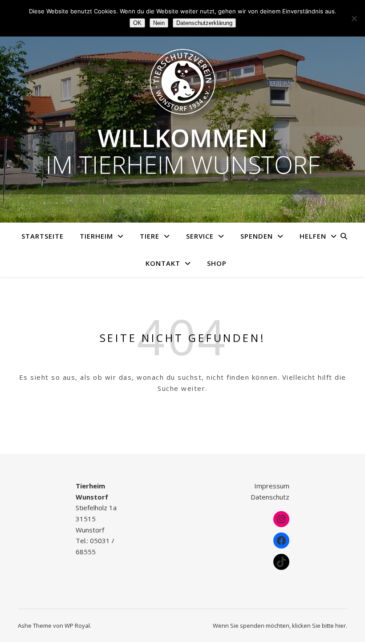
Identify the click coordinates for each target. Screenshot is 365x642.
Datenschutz (270, 496)
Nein (159, 23)
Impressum (271, 485)
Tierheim (96, 236)
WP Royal (77, 626)
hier (340, 626)
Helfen (313, 236)
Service (200, 236)
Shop (217, 263)
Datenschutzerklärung (204, 23)
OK (137, 23)
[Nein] (353, 18)
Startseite (42, 236)
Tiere (149, 236)
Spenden (256, 236)
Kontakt (163, 263)
